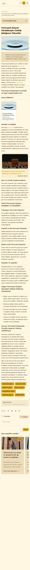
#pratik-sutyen (7, 387)
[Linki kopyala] (19, 410)
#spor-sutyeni (19, 387)
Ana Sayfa (4, 11)
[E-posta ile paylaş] (15, 410)
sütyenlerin (19, 82)
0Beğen (25, 417)
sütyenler (11, 127)
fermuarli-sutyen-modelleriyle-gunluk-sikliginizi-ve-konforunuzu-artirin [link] (15, 14)
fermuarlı (21, 66)
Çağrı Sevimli (7, 402)
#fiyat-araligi (20, 395)
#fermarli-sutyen (8, 384)
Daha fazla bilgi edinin (10, 471)
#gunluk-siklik (20, 384)
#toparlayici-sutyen (8, 391)
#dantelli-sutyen (8, 395)
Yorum (26, 429)
